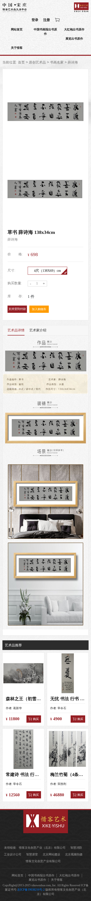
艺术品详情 (16, 330)
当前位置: (9, 62)
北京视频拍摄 (74, 854)
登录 (35, 20)
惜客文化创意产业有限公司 (43, 861)
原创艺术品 (37, 62)
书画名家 (57, 62)
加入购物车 (39, 309)
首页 (21, 62)
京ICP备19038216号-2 (31, 889)
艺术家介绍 (37, 330)
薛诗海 (73, 62)
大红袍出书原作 (74, 29)
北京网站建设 (51, 854)
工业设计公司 (12, 854)
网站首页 (17, 29)
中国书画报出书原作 (45, 31)
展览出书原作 (74, 38)
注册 (46, 20)
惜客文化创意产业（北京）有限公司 (42, 847)
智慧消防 (76, 847)
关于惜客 (17, 47)
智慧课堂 (32, 854)
